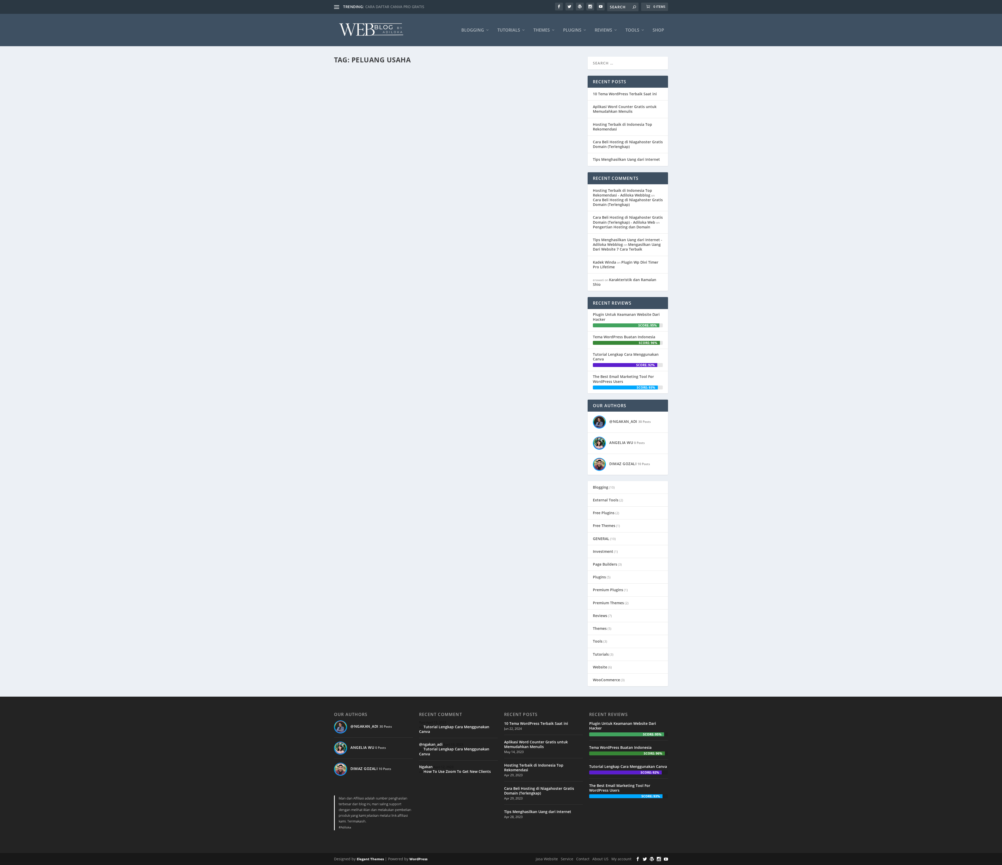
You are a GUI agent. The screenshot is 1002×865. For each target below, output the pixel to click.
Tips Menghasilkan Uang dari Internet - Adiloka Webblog (627, 242)
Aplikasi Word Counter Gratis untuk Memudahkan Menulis (625, 109)
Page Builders (605, 564)
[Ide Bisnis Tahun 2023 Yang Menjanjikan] (426, 123)
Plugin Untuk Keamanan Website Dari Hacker (626, 317)
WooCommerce (606, 679)
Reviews (603, 30)
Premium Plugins (608, 589)
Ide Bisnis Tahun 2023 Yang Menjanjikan (386, 186)
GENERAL (395, 194)
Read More (352, 215)
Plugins (572, 30)
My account (621, 858)
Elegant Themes (370, 859)
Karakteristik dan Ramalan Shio (624, 282)
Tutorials (508, 30)
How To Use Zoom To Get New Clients (457, 771)
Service (567, 858)
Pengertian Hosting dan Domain (621, 226)
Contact (582, 858)
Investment (603, 551)
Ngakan (426, 766)
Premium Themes (608, 602)
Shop (658, 30)
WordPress (418, 859)
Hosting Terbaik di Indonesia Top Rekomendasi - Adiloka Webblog (622, 193)
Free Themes (604, 525)
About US (600, 858)
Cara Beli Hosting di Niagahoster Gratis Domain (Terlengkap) (628, 144)
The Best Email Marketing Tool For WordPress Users (623, 379)
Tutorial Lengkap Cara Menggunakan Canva (626, 357)
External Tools (605, 499)
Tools (632, 30)
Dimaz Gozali (353, 194)
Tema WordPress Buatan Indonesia (624, 336)
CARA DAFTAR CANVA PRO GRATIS (394, 6)
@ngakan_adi (431, 744)
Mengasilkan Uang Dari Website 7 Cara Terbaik (627, 247)
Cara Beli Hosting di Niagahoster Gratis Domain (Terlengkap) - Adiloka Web (628, 219)
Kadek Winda (604, 262)
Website (600, 667)
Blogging (472, 30)
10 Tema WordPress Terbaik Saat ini (625, 93)
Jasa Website (547, 858)
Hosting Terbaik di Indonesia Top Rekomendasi (622, 127)
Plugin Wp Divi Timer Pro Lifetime (625, 264)
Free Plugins (604, 512)
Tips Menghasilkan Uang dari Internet (626, 159)
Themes (541, 30)
